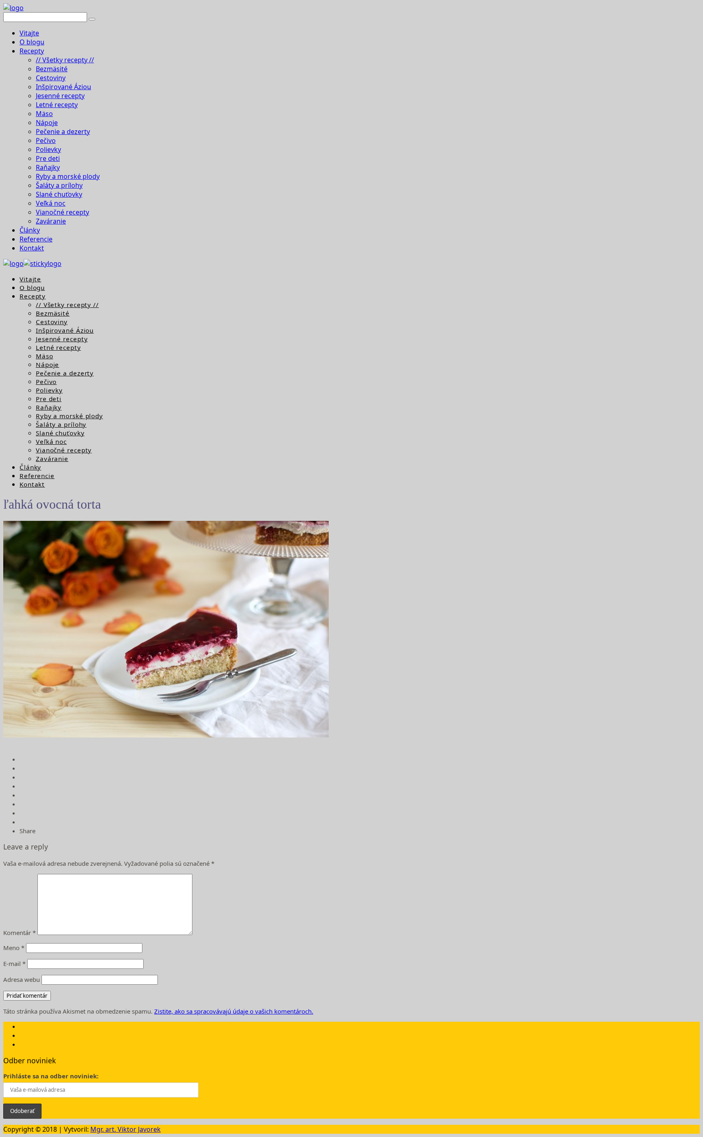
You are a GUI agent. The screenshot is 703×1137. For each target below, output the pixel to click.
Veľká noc (50, 203)
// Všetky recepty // (65, 59)
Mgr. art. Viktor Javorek (125, 1129)
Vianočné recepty (62, 212)
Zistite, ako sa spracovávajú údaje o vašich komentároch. (233, 1011)
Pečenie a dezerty (63, 131)
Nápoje (47, 122)
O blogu (32, 41)
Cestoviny (50, 77)
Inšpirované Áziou (63, 86)
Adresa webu (21, 979)
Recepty (32, 50)
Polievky (48, 149)
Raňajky (48, 167)
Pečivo (46, 140)
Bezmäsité (52, 68)
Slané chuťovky (59, 194)
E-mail (14, 963)
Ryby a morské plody (68, 176)
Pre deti (48, 158)
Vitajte (29, 33)
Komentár (19, 932)
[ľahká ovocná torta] (166, 735)
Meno (13, 948)
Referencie (36, 239)
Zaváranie (51, 221)
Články (30, 230)
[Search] (92, 19)
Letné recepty (57, 104)
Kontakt (32, 248)
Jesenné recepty (60, 95)
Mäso (44, 113)
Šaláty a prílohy (59, 185)
